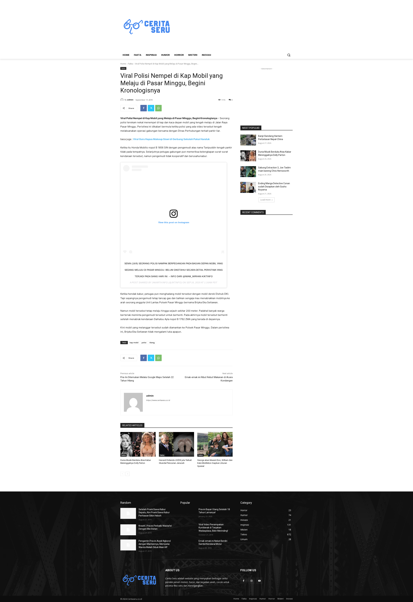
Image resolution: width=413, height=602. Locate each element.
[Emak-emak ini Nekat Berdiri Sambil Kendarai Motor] (188, 544)
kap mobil (134, 342)
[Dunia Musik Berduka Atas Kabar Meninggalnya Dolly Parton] (138, 444)
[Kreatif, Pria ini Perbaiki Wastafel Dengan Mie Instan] (128, 529)
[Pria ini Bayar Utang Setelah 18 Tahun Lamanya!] (188, 513)
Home (123, 63)
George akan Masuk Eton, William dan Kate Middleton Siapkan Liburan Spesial (214, 463)
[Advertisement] (232, 27)
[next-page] (128, 474)
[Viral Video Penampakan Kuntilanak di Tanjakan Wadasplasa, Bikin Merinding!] (188, 528)
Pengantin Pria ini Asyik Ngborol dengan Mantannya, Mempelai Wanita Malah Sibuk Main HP (155, 544)
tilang (152, 342)
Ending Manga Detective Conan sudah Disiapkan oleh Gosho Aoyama (274, 186)
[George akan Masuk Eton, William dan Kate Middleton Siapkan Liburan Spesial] (215, 444)
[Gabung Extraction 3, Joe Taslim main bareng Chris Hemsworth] (248, 171)
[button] (289, 55)
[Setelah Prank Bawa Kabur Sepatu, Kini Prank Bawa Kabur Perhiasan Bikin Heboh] (128, 513)
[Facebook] (143, 108)
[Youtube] (259, 581)
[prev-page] (122, 474)
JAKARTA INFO (160, 282)
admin (130, 99)
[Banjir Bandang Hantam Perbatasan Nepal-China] (248, 140)
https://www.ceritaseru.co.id (158, 400)
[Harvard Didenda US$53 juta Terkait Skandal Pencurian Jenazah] (176, 444)
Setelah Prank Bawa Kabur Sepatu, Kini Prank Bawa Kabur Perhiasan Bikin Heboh (154, 512)
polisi (144, 342)
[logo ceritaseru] (146, 27)
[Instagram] (251, 581)
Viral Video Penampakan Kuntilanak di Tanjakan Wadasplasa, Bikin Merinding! (213, 527)
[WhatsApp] (158, 108)
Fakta (130, 63)
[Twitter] (151, 108)
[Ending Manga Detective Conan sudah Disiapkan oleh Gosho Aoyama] (248, 187)
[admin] (122, 99)
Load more (265, 199)
